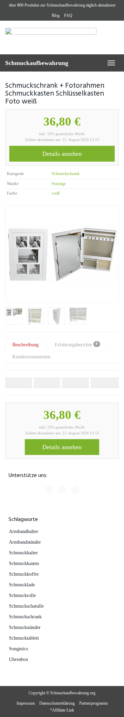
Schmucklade (22, 584)
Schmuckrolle (22, 595)
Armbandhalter (23, 531)
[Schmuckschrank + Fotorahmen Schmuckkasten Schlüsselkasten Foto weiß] (62, 254)
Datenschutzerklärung (57, 703)
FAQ (68, 15)
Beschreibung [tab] (25, 344)
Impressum (26, 703)
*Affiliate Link (62, 710)
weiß (56, 193)
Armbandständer (25, 542)
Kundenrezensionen (31, 356)
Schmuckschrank (66, 173)
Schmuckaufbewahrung (36, 62)
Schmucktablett (24, 638)
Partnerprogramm (93, 703)
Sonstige (59, 183)
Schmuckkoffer (24, 574)
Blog (56, 15)
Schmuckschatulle (26, 606)
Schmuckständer (25, 627)
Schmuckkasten (24, 563)
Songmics (18, 648)
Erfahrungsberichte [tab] (76, 344)
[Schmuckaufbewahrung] (62, 37)
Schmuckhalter (23, 552)
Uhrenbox (18, 659)
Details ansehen (62, 153)
